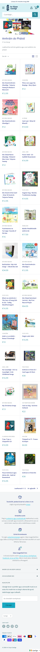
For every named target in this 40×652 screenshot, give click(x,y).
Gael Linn (25, 152)
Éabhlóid (25, 226)
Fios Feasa (25, 367)
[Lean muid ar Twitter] (8, 626)
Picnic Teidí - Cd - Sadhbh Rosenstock (28, 156)
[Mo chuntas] (31, 8)
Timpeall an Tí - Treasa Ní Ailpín (30, 440)
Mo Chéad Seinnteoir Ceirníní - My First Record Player (29, 300)
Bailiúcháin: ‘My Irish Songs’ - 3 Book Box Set (10, 265)
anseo (28, 504)
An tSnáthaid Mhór (28, 403)
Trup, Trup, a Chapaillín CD (7, 440)
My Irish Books (7, 80)
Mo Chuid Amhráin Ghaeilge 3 (28, 265)
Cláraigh (9, 605)
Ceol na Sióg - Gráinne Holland (29, 407)
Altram (24, 118)
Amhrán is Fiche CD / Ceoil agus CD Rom (29, 371)
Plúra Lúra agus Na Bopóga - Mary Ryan (29, 84)
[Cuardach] (35, 14)
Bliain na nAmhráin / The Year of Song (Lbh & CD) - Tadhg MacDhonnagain (9, 301)
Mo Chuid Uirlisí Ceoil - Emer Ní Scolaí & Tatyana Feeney (9, 195)
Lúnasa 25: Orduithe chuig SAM (20, 1)
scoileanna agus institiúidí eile (16, 518)
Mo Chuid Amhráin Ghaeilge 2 (8, 122)
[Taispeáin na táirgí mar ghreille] (33, 56)
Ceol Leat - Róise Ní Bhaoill (28, 122)
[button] (34, 650)
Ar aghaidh (31, 488)
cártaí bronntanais (14, 537)
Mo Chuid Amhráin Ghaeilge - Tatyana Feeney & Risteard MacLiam (8, 86)
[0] (36, 7)
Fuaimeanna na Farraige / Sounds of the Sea (9, 230)
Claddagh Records (8, 436)
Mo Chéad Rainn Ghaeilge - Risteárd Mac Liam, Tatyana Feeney (8, 158)
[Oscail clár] (3, 8)
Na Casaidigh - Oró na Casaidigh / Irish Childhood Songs (9, 372)
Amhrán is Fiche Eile (29, 473)
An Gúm (24, 436)
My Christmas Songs (9, 406)
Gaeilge (5, 616)
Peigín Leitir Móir (28, 336)
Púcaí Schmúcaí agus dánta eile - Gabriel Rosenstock (9, 475)
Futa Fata (25, 190)
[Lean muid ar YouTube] (16, 626)
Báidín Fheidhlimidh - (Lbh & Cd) (29, 229)
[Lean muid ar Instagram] (12, 626)
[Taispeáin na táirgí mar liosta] (37, 56)
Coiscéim (25, 80)
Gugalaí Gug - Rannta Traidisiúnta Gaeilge (29, 194)
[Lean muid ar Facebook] (3, 626)
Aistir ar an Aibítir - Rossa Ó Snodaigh (9, 337)
